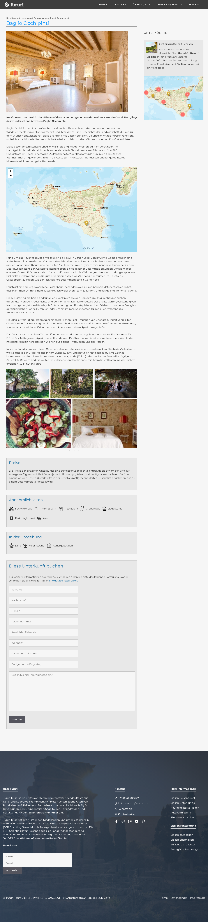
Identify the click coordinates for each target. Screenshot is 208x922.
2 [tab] (69, 450)
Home (103, 4)
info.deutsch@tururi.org (63, 580)
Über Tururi (141, 4)
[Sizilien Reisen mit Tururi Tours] (14, 4)
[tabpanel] (71, 408)
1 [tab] (65, 450)
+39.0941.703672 (128, 798)
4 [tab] (78, 450)
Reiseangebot (168, 4)
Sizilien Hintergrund (183, 825)
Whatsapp (125, 808)
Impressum (197, 897)
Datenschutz (179, 897)
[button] (194, 4)
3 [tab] (74, 450)
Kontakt (120, 4)
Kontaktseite (126, 814)
